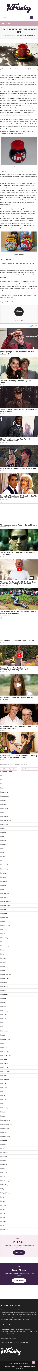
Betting (4, 804)
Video (4, 1221)
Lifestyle (4, 1047)
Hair (3, 970)
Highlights (5, 994)
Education (5, 897)
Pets (3, 1116)
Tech (3, 1177)
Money (4, 1075)
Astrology (5, 792)
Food (3, 921)
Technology (5, 1181)
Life (3, 1043)
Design (4, 885)
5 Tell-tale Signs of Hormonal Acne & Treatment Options (10, 769)
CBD (3, 836)
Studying (4, 1164)
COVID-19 (5, 869)
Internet (4, 1027)
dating (11, 764)
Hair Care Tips (6, 974)
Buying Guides (6, 820)
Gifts (3, 950)
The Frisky (5, 69)
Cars (3, 828)
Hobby (4, 1002)
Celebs (4, 840)
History (4, 998)
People (4, 1112)
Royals (4, 1144)
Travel (4, 1205)
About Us (7, 1366)
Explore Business (19, 1280)
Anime (4, 784)
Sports (4, 1160)
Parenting (5, 1108)
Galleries (5, 934)
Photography (6, 1120)
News (4, 1104)
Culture (4, 881)
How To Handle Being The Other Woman (30, 769)
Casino (4, 832)
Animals (4, 780)
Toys (3, 1201)
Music (4, 1092)
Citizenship (5, 849)
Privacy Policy (19, 1368)
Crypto (4, 877)
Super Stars (5, 1173)
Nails (3, 1096)
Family (4, 909)
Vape (3, 1213)
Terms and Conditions (29, 1366)
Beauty (4, 800)
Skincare (4, 1156)
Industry (4, 1023)
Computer (5, 861)
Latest (20, 1366)
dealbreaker (17, 764)
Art (3, 788)
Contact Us (14, 1366)
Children (4, 844)
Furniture (5, 930)
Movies (4, 1083)
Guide (4, 962)
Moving (4, 1087)
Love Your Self (6, 1055)
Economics (5, 893)
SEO (3, 1148)
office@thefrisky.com (10, 1338)
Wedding (5, 1229)
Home (4, 1006)
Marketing (5, 1063)
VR (3, 1225)
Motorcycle (5, 1079)
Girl (3, 954)
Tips (3, 1189)
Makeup (4, 1059)
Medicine (5, 1067)
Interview (5, 1031)
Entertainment (6, 901)
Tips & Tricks (6, 1193)
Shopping (5, 1152)
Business (5, 816)
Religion (4, 1140)
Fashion (4, 913)
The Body (5, 1185)
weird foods (24, 764)
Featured (5, 917)
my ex (22, 103)
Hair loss (4, 982)
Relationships (21, 69)
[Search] (31, 17)
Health (4, 990)
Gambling (5, 938)
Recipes (4, 1132)
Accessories (5, 776)
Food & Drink (6, 925)
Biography (5, 808)
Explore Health (19, 1252)
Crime (4, 873)
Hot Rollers (5, 1015)
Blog (3, 812)
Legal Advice (6, 1039)
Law (3, 1035)
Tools (3, 1197)
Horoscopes (5, 1011)
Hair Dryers (5, 978)
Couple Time (6, 865)
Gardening (5, 946)
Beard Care (5, 796)
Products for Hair (7, 1124)
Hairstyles (5, 986)
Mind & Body (6, 1071)
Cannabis (5, 824)
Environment (6, 905)
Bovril (18, 82)
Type (3, 1209)
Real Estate (5, 1128)
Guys (3, 966)
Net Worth (5, 1100)
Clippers (4, 853)
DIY (3, 889)
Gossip (4, 958)
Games (4, 942)
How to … (5, 1019)
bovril (7, 764)
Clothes (4, 857)
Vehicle (4, 1217)
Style (3, 1168)
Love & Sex (5, 1051)
